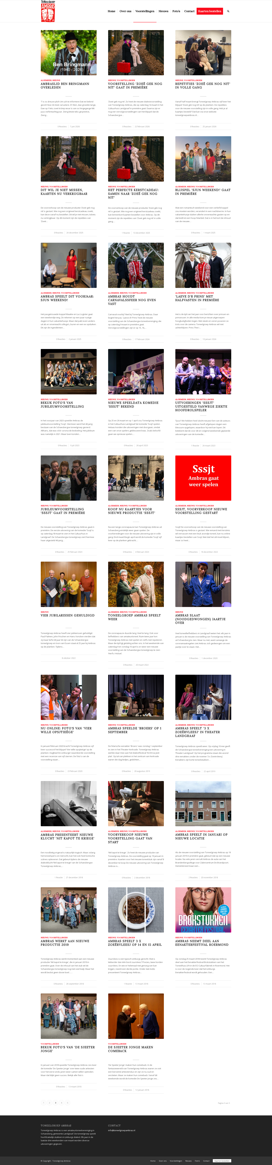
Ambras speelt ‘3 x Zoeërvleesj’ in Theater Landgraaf (197, 732)
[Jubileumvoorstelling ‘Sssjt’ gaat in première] (69, 478)
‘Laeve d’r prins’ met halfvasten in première (197, 298)
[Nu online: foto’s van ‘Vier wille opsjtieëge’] (69, 697)
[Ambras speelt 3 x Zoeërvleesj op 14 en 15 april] (136, 910)
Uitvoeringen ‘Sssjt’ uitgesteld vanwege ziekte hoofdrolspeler (201, 406)
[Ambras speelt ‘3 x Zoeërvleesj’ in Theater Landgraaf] (203, 697)
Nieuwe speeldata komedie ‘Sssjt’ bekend (133, 404)
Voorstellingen (126, 80)
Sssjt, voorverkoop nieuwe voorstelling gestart (201, 511)
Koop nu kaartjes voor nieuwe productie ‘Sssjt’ (131, 511)
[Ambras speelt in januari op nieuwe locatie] (203, 803)
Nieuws (56, 80)
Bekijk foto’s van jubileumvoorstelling (62, 404)
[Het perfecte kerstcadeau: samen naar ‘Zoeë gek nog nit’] (136, 158)
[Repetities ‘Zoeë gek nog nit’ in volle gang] (203, 52)
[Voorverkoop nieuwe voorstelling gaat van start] (136, 803)
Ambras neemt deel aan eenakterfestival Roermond (202, 943)
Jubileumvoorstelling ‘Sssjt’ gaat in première (63, 511)
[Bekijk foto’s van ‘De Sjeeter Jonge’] (69, 1016)
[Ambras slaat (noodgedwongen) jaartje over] (203, 584)
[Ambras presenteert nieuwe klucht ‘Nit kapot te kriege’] (69, 803)
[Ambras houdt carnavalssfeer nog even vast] (136, 265)
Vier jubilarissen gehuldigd (68, 615)
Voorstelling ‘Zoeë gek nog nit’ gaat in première (135, 85)
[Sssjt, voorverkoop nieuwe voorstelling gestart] (203, 478)
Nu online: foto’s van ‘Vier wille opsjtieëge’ (66, 730)
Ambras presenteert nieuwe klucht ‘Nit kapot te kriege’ (67, 836)
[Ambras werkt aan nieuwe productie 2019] (69, 910)
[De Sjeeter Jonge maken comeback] (136, 1016)
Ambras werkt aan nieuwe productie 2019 (65, 943)
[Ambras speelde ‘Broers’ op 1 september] (136, 697)
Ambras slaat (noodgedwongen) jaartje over (200, 619)
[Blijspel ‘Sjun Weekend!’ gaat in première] (203, 158)
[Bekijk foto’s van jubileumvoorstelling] (69, 371)
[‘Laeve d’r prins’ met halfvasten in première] (203, 265)
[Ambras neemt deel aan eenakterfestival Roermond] (203, 910)
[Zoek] (228, 11)
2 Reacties (193, 877)
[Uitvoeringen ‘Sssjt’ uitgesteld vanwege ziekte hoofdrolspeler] (203, 371)
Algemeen (46, 80)
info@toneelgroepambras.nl (121, 1130)
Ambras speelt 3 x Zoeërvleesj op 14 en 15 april (135, 943)
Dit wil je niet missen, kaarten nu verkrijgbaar (64, 192)
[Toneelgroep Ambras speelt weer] (136, 584)
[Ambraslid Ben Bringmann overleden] (69, 52)
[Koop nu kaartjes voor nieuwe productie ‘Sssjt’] (136, 478)
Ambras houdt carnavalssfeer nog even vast (132, 300)
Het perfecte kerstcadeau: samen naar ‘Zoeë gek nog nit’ (133, 193)
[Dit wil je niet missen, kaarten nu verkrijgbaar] (69, 158)
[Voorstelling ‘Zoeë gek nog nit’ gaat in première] (136, 52)
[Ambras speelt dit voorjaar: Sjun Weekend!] (69, 265)
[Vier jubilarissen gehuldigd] (69, 584)
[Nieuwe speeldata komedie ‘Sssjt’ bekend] (136, 371)
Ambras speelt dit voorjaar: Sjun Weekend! (67, 298)
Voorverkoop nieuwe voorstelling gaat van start (130, 838)
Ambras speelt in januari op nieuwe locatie (201, 836)
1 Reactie (126, 233)
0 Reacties (62, 126)
